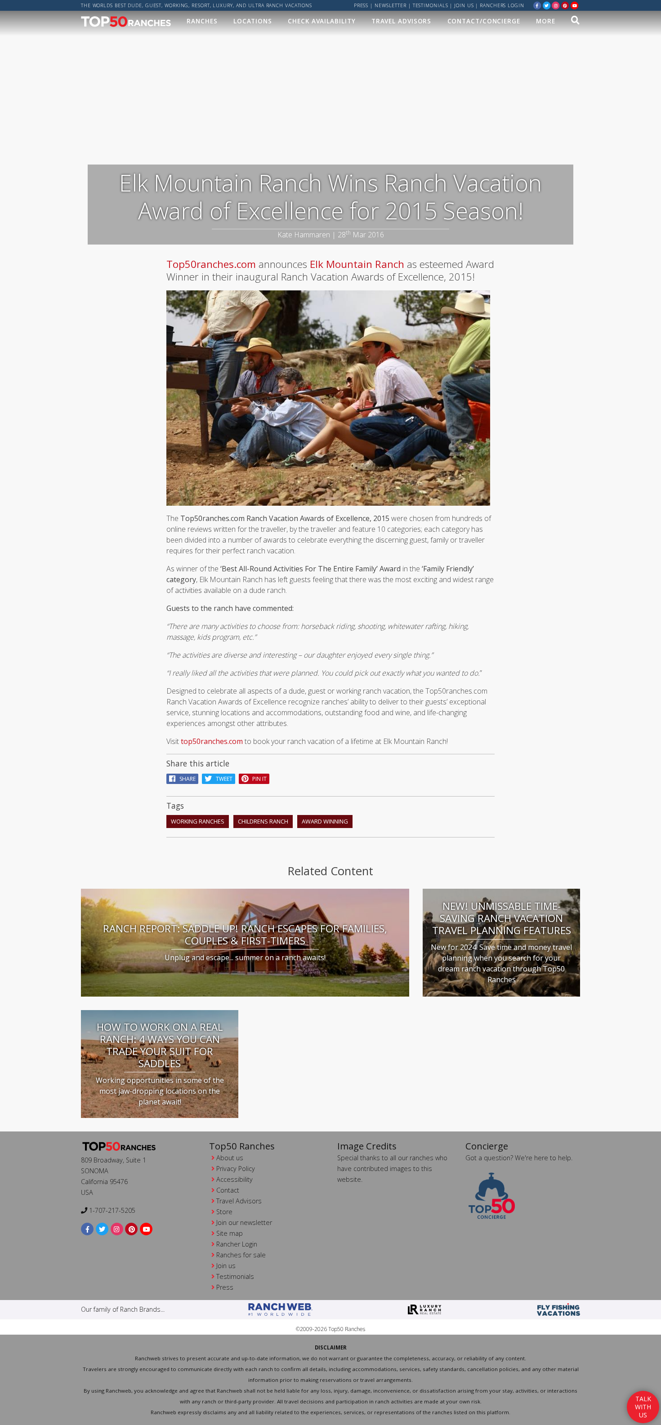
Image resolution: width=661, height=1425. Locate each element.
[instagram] (556, 5)
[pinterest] (565, 5)
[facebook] (537, 5)
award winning (325, 821)
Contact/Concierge (483, 21)
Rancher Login (236, 1244)
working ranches (197, 821)
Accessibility (234, 1179)
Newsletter (390, 5)
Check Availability (321, 21)
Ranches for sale (241, 1255)
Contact (227, 1190)
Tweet (222, 779)
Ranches (202, 21)
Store (224, 1211)
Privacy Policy (235, 1168)
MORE (545, 21)
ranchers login (502, 5)
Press (361, 5)
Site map (229, 1233)
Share (185, 779)
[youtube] (575, 5)
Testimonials (430, 5)
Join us (463, 5)
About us (229, 1157)
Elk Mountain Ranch (357, 264)
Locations (252, 21)
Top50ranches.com (211, 264)
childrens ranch (263, 821)
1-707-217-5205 (111, 1210)
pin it (257, 779)
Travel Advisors (401, 21)
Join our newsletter (244, 1222)
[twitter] (547, 5)
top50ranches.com (212, 741)
